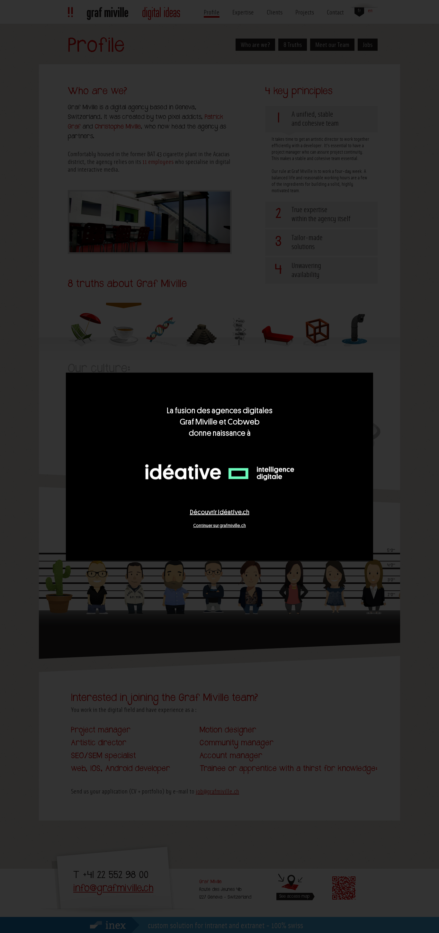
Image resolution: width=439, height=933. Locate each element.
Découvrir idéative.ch (219, 511)
